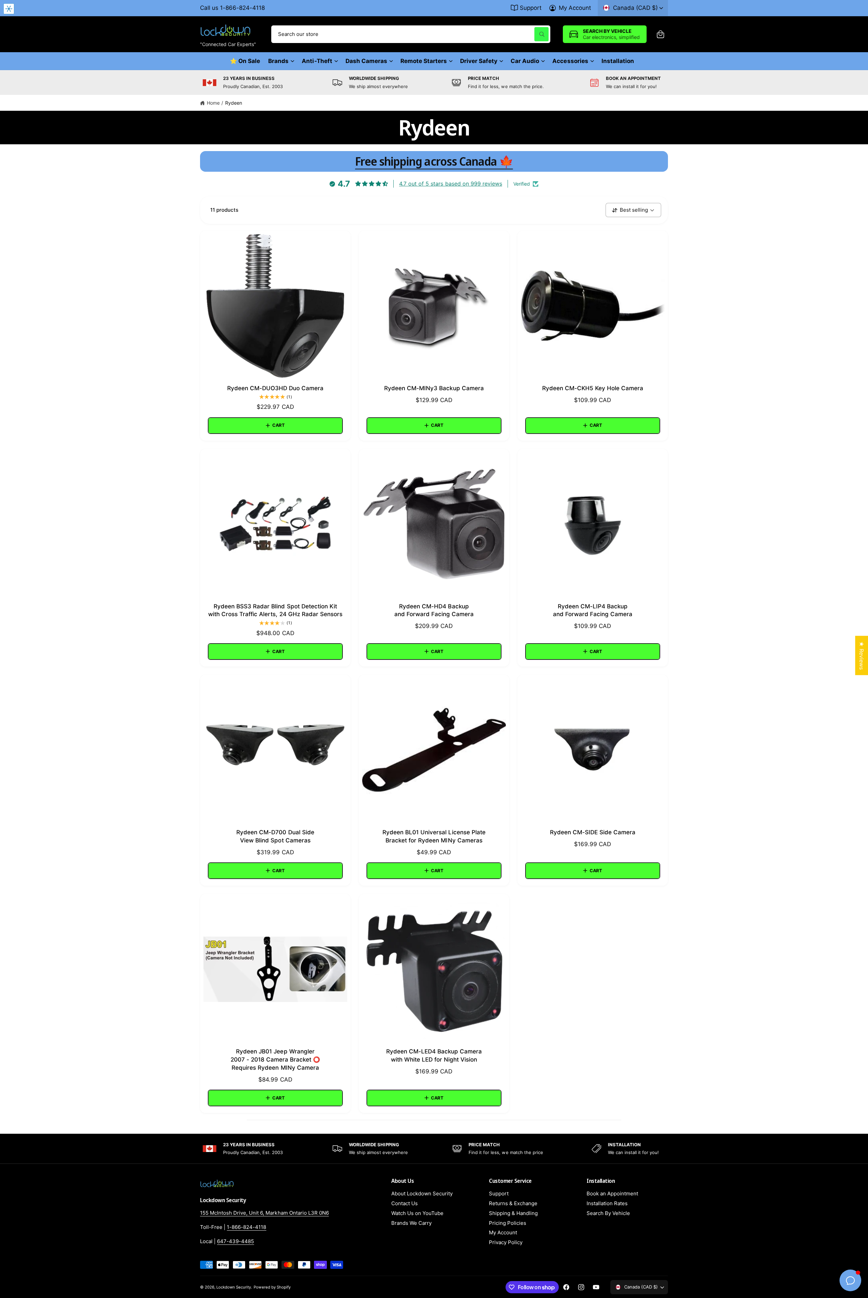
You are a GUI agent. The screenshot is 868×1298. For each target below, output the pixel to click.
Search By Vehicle (608, 1213)
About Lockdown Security (422, 1193)
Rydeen (233, 103)
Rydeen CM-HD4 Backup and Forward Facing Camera (434, 610)
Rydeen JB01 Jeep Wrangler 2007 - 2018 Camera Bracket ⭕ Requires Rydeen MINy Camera (275, 1059)
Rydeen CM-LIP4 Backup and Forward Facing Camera (592, 610)
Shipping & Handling (513, 1213)
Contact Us (404, 1203)
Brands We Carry (411, 1223)
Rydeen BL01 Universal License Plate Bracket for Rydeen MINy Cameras (434, 836)
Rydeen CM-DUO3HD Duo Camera (275, 388)
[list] (434, 82)
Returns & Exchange (513, 1203)
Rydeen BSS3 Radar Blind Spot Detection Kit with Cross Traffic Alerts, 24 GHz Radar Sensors (275, 610)
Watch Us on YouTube (417, 1213)
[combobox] (410, 34)
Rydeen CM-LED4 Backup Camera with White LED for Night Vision (434, 1055)
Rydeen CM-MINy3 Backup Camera (434, 388)
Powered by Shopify (272, 1287)
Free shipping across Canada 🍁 (434, 161)
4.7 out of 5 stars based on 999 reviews (450, 183)
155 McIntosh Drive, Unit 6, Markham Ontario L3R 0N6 (264, 1213)
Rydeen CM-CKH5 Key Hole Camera (593, 388)
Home (213, 103)
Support (530, 7)
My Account (575, 7)
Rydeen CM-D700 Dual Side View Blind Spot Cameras (275, 836)
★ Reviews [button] (861, 655)
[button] (660, 34)
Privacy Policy (505, 1242)
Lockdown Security (233, 1287)
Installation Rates (607, 1203)
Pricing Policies (507, 1223)
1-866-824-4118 (246, 1227)
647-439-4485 (235, 1241)
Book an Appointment (612, 1193)
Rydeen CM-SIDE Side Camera (592, 832)
